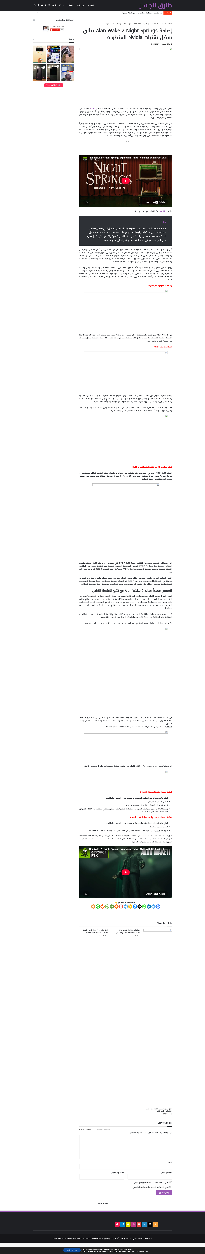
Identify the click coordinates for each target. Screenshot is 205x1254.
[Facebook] (158, 906)
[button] (40, 54)
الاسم (170, 1162)
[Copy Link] (130, 906)
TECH (106, 1204)
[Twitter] (153, 906)
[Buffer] (139, 906)
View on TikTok (52, 85)
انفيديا (162, 211)
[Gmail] (121, 906)
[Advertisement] (125, 148)
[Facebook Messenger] (135, 906)
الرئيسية (91, 5)
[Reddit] (102, 906)
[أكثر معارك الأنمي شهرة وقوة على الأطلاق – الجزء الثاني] (157, 1018)
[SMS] (107, 906)
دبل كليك (70, 5)
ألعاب (161, 24)
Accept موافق (72, 1250)
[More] (93, 906)
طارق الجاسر (166, 44)
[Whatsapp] (144, 906)
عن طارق (80, 5)
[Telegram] (126, 906)
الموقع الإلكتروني (117, 1172)
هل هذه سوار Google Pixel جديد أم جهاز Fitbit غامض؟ (142, 13)
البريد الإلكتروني (166, 1172)
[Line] (98, 906)
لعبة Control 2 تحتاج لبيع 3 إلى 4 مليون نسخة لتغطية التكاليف (95, 931)
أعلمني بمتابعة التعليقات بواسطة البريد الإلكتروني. (151, 1182)
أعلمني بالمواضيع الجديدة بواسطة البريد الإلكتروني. (151, 1187)
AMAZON (100, 1204)
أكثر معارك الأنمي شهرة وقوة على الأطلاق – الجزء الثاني (159, 1110)
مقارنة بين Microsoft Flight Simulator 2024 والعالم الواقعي (128, 931)
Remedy (93, 108)
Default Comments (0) (86, 1129)
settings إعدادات (87, 1251)
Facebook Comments (103, 1129)
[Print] (116, 906)
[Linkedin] (149, 906)
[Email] (112, 906)
